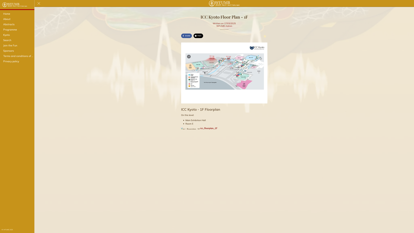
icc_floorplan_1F (208, 128)
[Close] (39, 3)
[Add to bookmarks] (264, 36)
